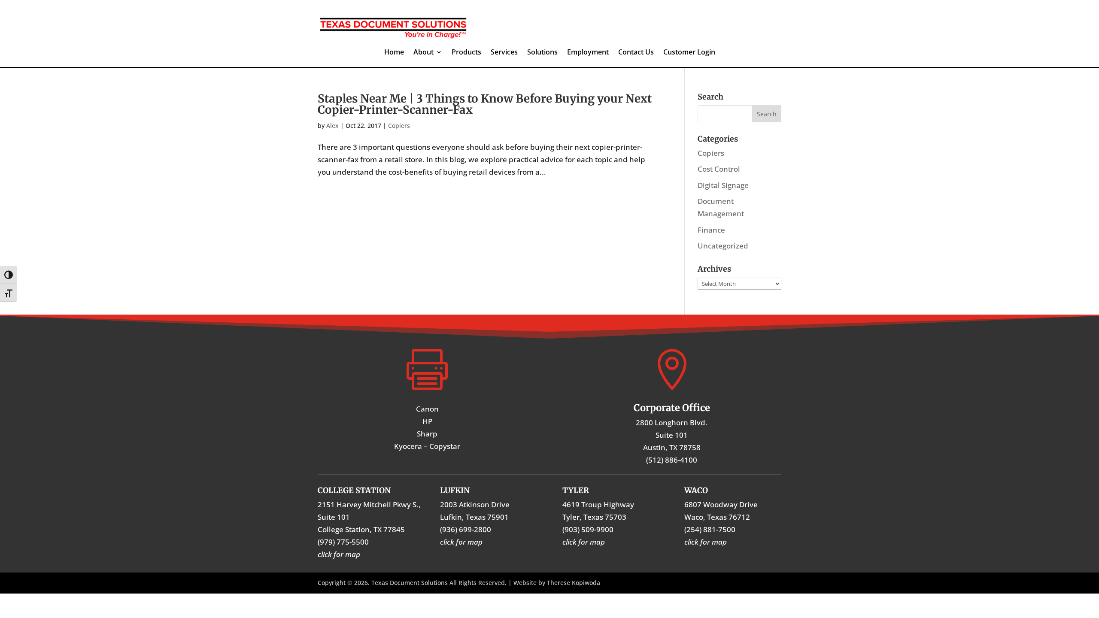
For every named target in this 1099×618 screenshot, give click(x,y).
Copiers (399, 125)
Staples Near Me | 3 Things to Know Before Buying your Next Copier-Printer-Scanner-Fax (485, 104)
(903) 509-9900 (587, 529)
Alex (332, 125)
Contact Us (636, 53)
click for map (705, 542)
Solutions (542, 53)
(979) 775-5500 (343, 542)
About (423, 53)
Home (394, 53)
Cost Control (719, 169)
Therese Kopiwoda (573, 583)
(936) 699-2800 (465, 529)
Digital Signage (723, 185)
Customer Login (689, 53)
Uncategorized (723, 246)
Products (466, 53)
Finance (711, 230)
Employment (588, 53)
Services (504, 53)
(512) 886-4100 (671, 460)
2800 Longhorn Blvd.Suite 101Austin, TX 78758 (671, 435)
